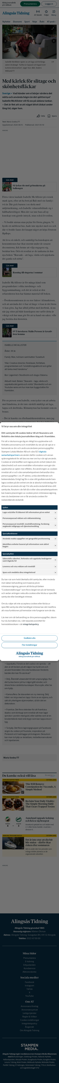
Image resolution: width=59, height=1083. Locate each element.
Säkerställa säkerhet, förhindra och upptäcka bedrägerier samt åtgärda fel (27, 559)
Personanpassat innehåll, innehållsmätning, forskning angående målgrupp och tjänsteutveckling (26, 525)
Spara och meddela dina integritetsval (19, 572)
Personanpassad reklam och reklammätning (22, 518)
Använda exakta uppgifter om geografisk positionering (26, 538)
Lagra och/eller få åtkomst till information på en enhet (26, 512)
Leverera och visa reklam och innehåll (19, 566)
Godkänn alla (29, 638)
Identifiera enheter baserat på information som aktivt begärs (26, 545)
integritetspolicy (31, 624)
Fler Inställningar (29, 645)
